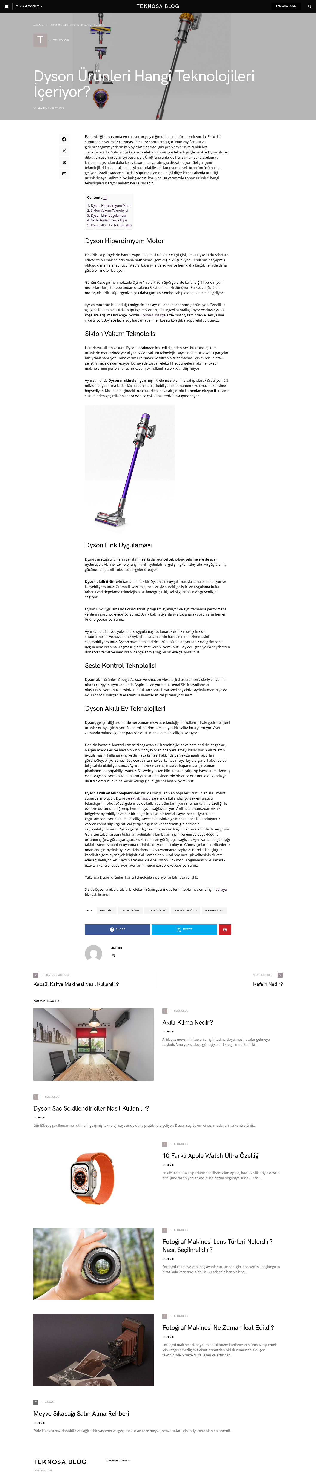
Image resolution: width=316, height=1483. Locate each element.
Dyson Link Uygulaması (106, 215)
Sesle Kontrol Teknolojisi (107, 220)
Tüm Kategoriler (117, 1460)
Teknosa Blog (158, 6)
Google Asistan (214, 910)
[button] (105, 198)
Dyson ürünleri (157, 910)
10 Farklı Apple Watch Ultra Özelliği (210, 1156)
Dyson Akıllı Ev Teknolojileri (109, 225)
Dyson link (106, 910)
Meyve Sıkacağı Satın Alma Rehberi (81, 1414)
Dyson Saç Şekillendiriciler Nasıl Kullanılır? (91, 1108)
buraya (221, 889)
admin (41, 108)
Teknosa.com (286, 6)
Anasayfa (38, 25)
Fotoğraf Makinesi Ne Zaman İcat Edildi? (218, 1328)
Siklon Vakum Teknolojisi (107, 210)
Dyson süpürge (153, 315)
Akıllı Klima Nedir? (187, 1022)
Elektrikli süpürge (186, 910)
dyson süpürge (130, 910)
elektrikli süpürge (142, 798)
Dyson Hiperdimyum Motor (109, 205)
